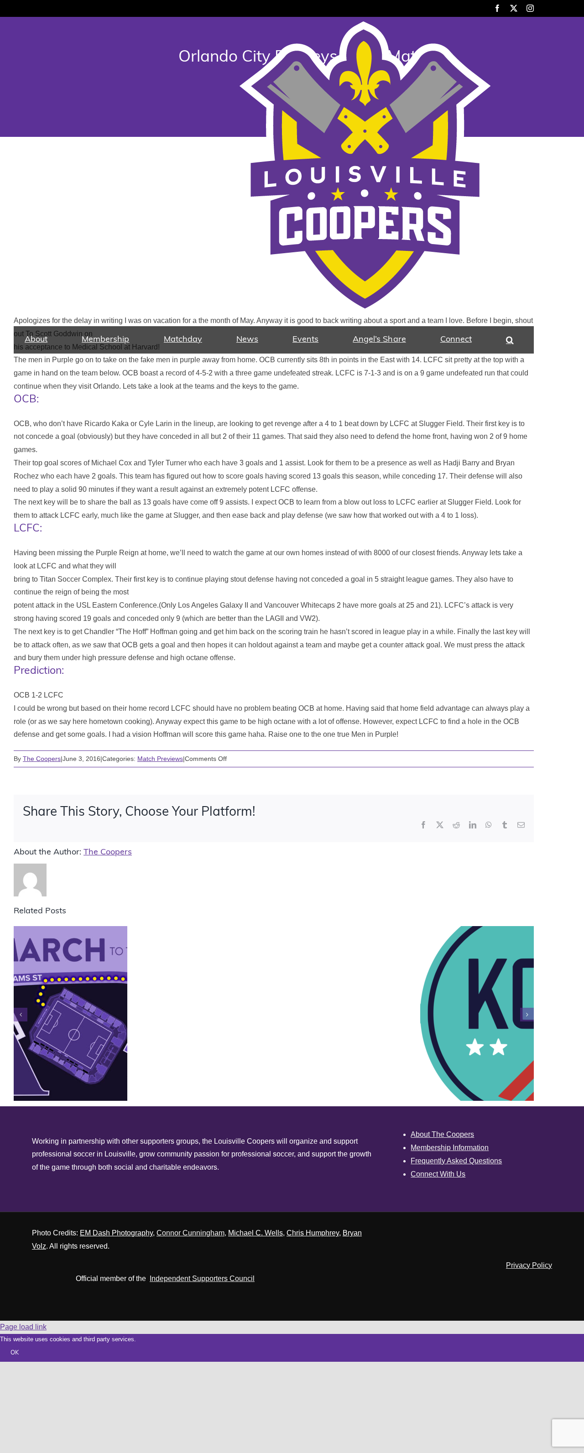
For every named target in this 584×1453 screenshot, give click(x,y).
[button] (510, 340)
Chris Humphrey (313, 1233)
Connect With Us (438, 1174)
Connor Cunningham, (191, 1233)
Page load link (23, 1327)
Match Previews (160, 758)
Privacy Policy (529, 1265)
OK (14, 1353)
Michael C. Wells (255, 1233)
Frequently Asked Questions (456, 1161)
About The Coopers (442, 1134)
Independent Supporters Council (202, 1278)
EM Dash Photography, (117, 1233)
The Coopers (42, 758)
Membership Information (450, 1147)
